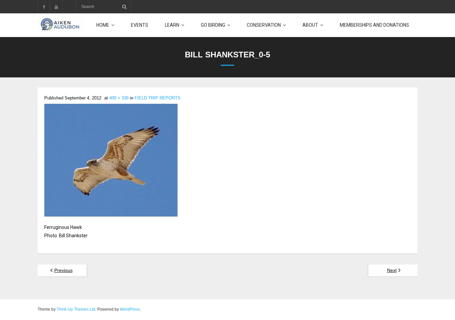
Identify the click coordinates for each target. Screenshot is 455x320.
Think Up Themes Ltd (76, 309)
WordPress (130, 309)
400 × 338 (119, 97)
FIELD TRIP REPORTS (158, 97)
